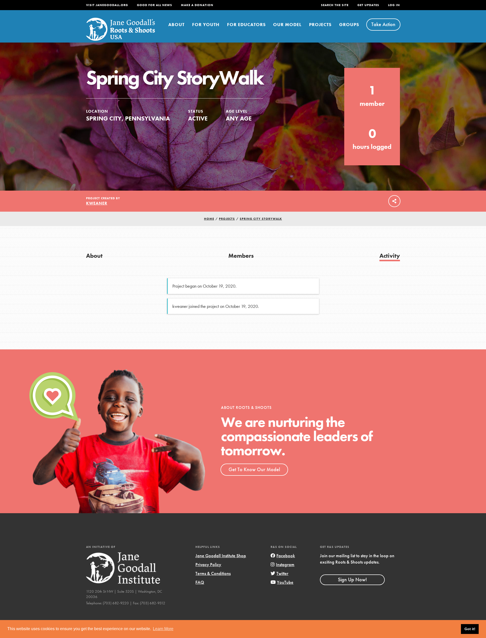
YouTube (285, 582)
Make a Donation (197, 5)
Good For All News (154, 5)
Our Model (287, 24)
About (176, 24)
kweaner (96, 203)
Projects (320, 24)
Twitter (282, 573)
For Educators (246, 24)
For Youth (205, 24)
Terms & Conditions (213, 573)
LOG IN (394, 5)
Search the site (335, 5)
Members (241, 256)
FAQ (199, 582)
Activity (389, 256)
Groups (349, 24)
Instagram (285, 564)
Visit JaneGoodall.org (107, 5)
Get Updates (368, 5)
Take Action (383, 24)
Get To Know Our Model (254, 469)
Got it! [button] (469, 629)
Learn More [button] (163, 629)
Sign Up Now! (352, 579)
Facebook (285, 556)
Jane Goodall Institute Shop (220, 556)
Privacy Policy (208, 564)
